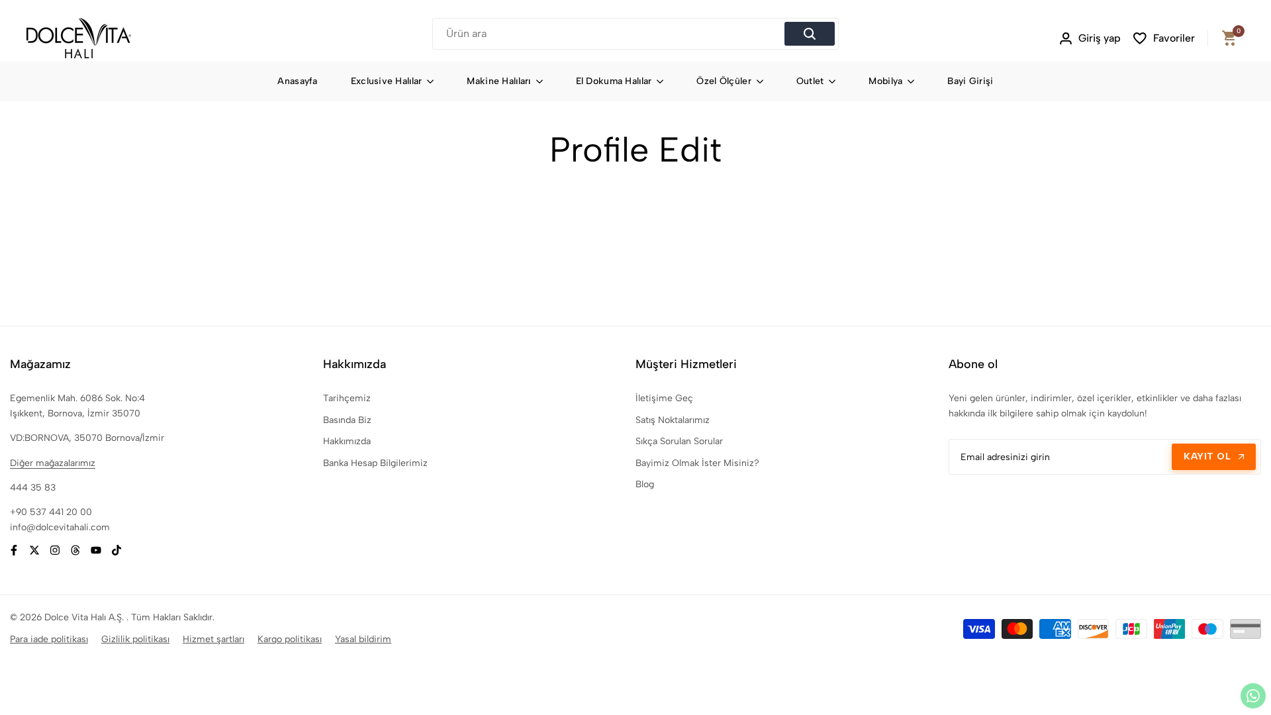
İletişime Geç (664, 398)
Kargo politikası (290, 639)
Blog (645, 484)
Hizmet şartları (213, 639)
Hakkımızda (347, 441)
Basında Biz (347, 420)
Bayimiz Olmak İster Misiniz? (697, 463)
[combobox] (610, 34)
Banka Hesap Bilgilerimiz (375, 463)
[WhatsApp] (1253, 695)
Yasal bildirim (363, 639)
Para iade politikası (49, 639)
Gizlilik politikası (135, 639)
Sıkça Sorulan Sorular (679, 441)
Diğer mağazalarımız (52, 463)
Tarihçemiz (347, 398)
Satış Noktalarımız (673, 420)
